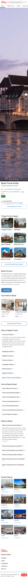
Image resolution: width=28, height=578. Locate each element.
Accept (24, 575)
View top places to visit (14, 206)
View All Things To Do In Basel (14, 264)
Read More (5, 441)
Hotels (18, 6)
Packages (3, 558)
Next (26, 94)
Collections (4, 566)
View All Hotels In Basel (14, 323)
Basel (2, 6)
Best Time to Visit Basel (11, 378)
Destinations (4, 563)
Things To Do (10, 6)
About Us (3, 568)
